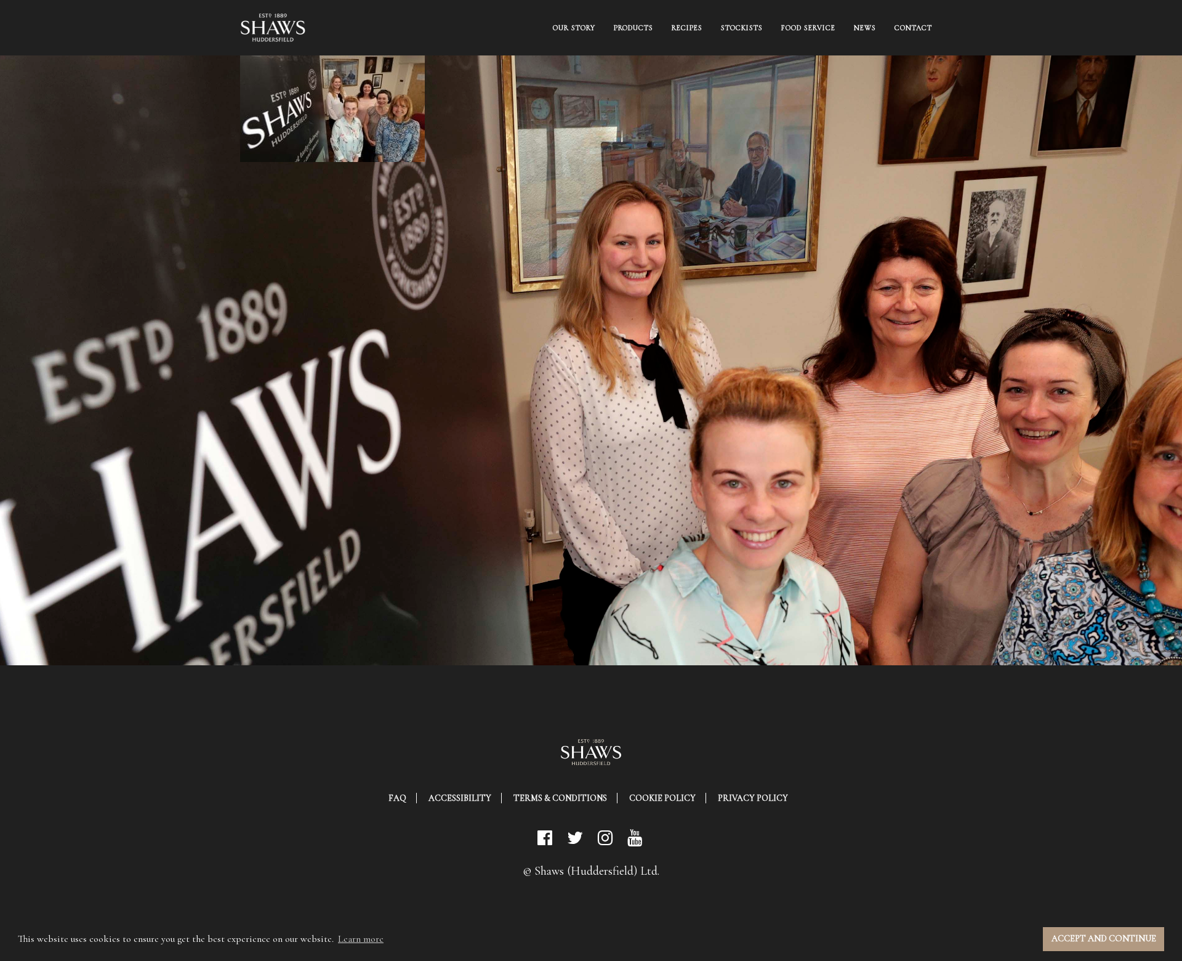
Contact (913, 27)
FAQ (397, 798)
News (865, 27)
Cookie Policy (662, 798)
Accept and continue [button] (1103, 938)
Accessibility (459, 798)
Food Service (808, 27)
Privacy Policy (753, 798)
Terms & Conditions (560, 798)
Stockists (742, 27)
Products (633, 27)
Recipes (687, 27)
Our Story (574, 27)
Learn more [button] (361, 939)
